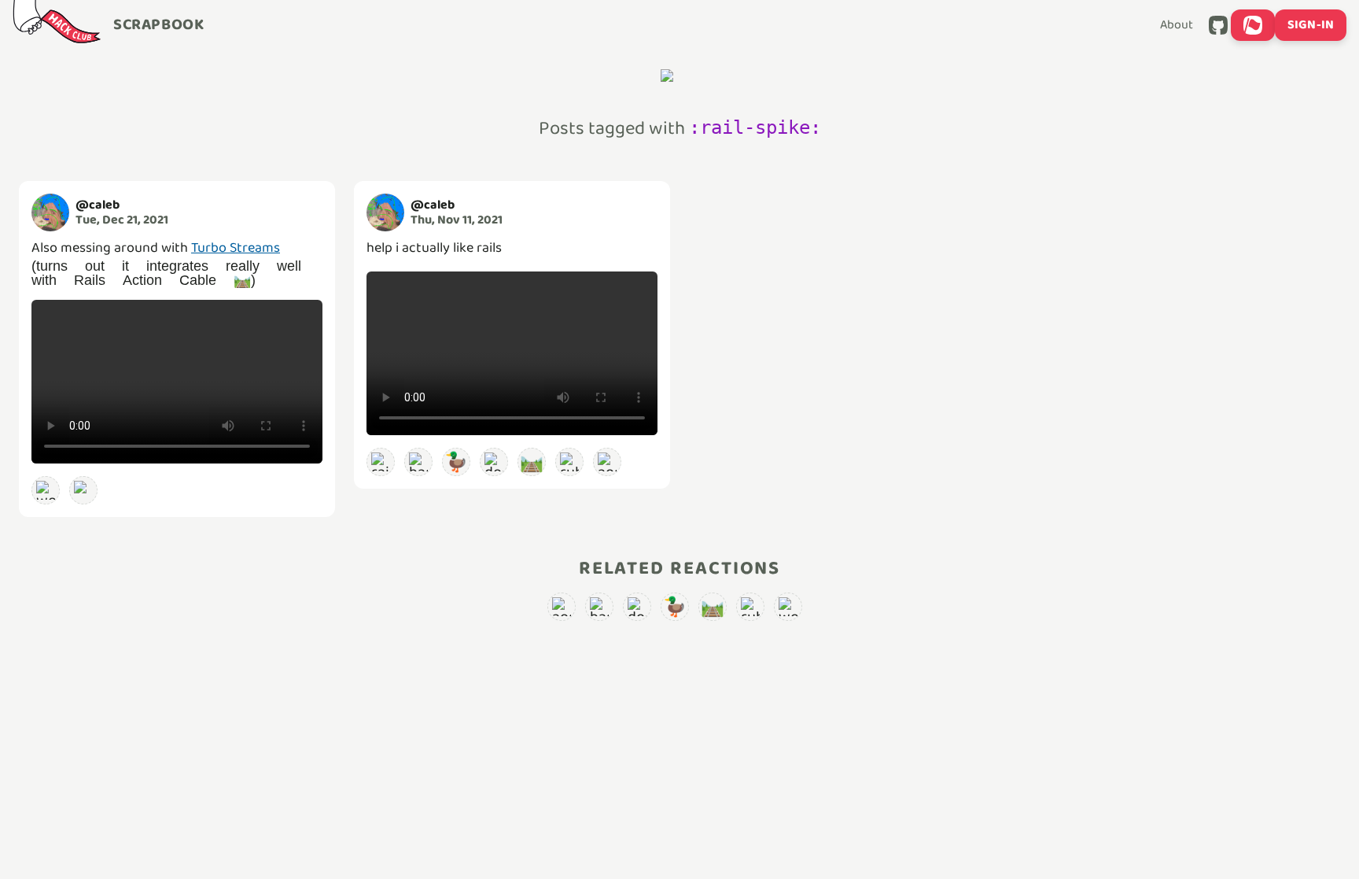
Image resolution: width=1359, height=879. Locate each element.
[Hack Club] (57, 25)
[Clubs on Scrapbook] (1253, 25)
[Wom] (45, 490)
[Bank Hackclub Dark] (418, 462)
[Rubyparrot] (569, 462)
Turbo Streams (235, 248)
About (1176, 25)
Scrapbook (158, 25)
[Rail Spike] (83, 490)
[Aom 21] (607, 462)
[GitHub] (1218, 25)
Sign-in (1310, 25)
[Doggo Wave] (494, 462)
